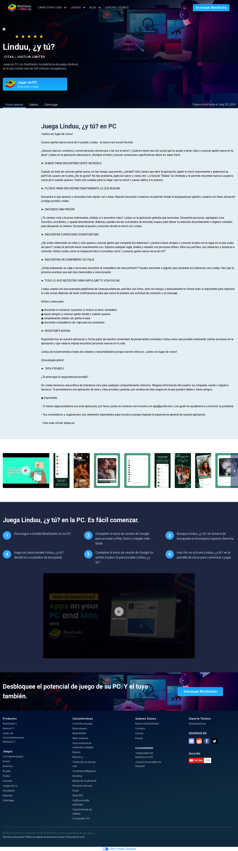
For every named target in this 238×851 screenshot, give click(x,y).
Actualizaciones (197, 723)
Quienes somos (145, 718)
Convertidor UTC (81, 818)
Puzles (6, 776)
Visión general (14, 104)
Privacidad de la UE (75, 837)
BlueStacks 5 (10, 723)
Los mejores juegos (13, 756)
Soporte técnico (117, 7)
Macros (76, 752)
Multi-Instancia (80, 738)
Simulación (9, 790)
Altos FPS (77, 795)
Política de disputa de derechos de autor (44, 837)
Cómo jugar (51, 104)
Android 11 (8, 728)
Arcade (7, 771)
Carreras (7, 780)
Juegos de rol (10, 785)
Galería (33, 104)
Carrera (139, 733)
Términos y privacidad (13, 837)
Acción (6, 761)
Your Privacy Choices (123, 848)
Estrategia (8, 800)
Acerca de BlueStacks (147, 723)
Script (75, 790)
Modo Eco (77, 757)
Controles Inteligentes (84, 771)
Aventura (8, 766)
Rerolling (77, 776)
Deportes (8, 795)
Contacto (140, 728)
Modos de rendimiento (84, 780)
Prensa (139, 738)
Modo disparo (79, 728)
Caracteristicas (50, 7)
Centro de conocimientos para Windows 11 (13, 737)
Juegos (76, 7)
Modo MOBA (79, 733)
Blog (93, 7)
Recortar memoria (82, 785)
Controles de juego (82, 723)
